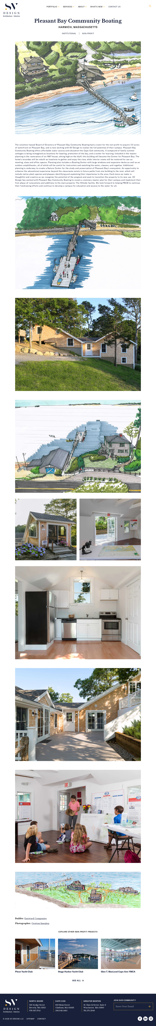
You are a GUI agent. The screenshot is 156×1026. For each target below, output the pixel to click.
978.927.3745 (35, 1010)
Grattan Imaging (40, 923)
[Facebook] (140, 1018)
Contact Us (114, 7)
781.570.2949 (89, 1010)
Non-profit (88, 33)
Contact (41, 1019)
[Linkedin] (145, 1018)
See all (76, 980)
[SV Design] (11, 10)
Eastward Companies (35, 918)
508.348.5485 (61, 1010)
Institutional (69, 33)
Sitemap (30, 1019)
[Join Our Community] (149, 1006)
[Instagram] (151, 1018)
